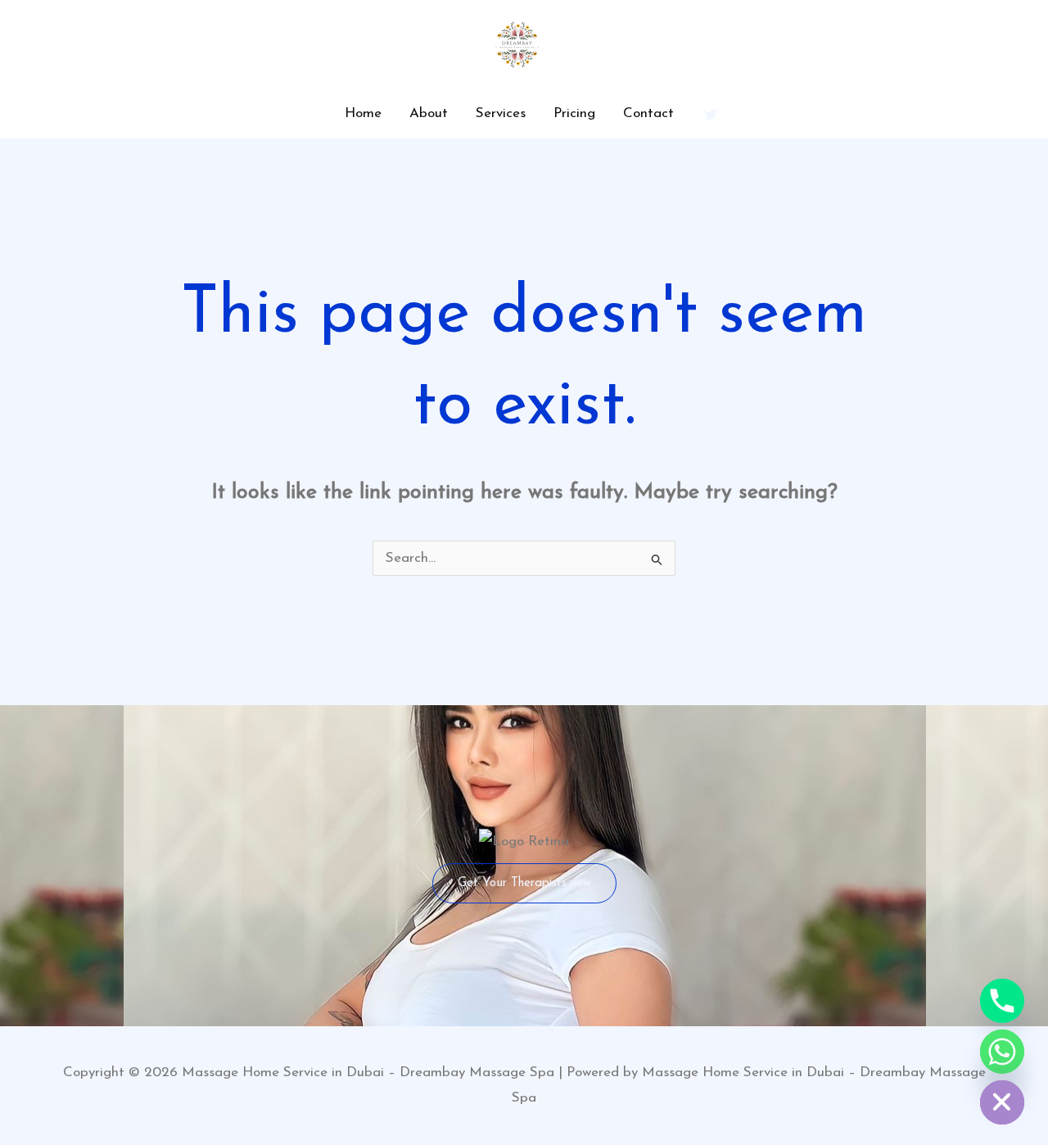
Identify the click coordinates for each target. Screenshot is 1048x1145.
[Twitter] (710, 114)
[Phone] (1002, 1001)
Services (501, 113)
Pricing (574, 113)
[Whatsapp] (1002, 1052)
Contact (648, 113)
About (428, 113)
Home (363, 113)
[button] (524, 883)
